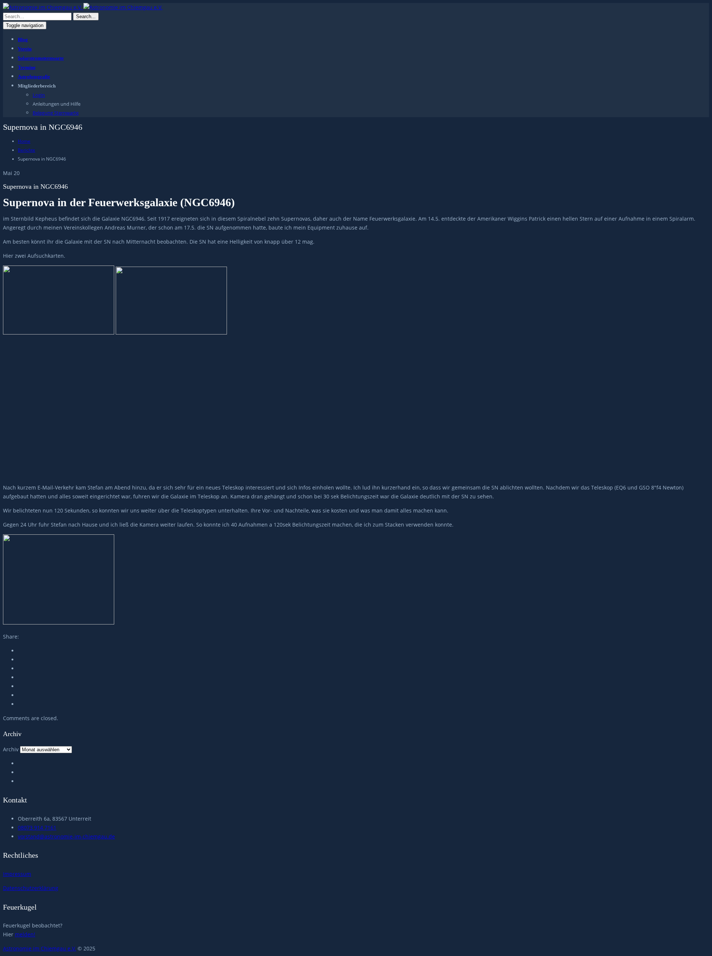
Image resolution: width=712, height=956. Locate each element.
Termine (27, 67)
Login (39, 95)
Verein (25, 49)
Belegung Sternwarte (56, 112)
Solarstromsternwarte (41, 58)
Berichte (26, 150)
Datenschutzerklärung (30, 887)
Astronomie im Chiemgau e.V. (39, 948)
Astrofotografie (34, 76)
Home (24, 141)
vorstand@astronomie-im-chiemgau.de (66, 836)
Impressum (17, 873)
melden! (25, 934)
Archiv (11, 749)
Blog (23, 39)
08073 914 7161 (37, 827)
